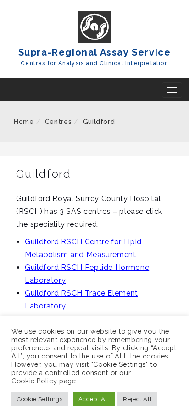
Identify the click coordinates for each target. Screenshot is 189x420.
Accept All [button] (94, 399)
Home (24, 121)
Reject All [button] (137, 399)
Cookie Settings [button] (40, 399)
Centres (58, 121)
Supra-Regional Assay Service (94, 52)
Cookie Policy (34, 381)
